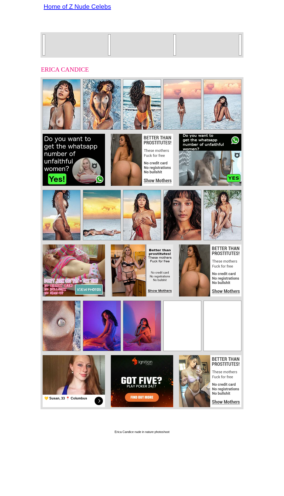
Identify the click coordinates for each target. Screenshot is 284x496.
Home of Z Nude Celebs (77, 6)
